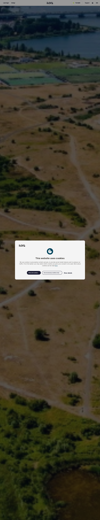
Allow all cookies (33, 272)
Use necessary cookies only (51, 272)
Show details (68, 273)
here (56, 265)
